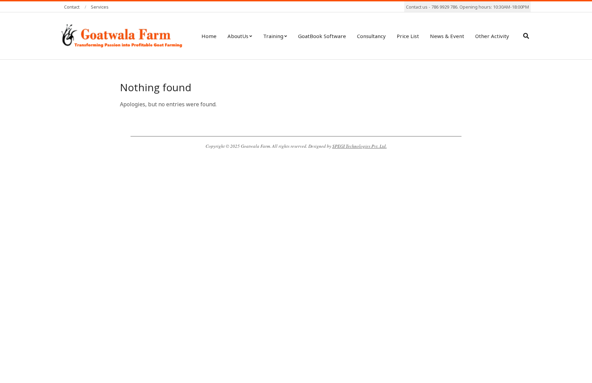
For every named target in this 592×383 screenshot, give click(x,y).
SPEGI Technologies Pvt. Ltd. (359, 146)
